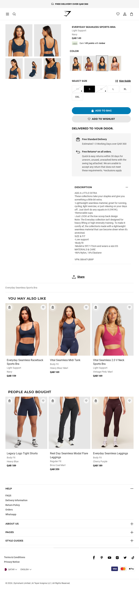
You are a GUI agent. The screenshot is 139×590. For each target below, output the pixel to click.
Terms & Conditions (14, 557)
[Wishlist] (118, 14)
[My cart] (132, 14)
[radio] (76, 63)
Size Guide (125, 81)
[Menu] (7, 14)
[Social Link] (94, 558)
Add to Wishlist (103, 118)
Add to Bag (103, 110)
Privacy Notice (12, 561)
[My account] (125, 14)
